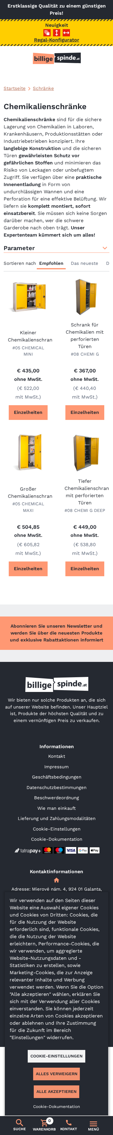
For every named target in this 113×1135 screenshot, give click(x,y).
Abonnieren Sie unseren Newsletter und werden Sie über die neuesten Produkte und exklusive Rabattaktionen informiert (56, 633)
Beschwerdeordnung (56, 797)
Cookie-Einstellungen (56, 829)
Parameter (19, 248)
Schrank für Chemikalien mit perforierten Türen (85, 335)
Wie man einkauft (56, 808)
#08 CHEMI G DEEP (84, 510)
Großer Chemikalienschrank (28, 492)
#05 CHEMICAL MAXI (28, 507)
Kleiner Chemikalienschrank (28, 336)
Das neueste (84, 263)
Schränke (43, 88)
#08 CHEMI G (85, 354)
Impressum (56, 766)
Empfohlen (51, 263)
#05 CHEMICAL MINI (28, 351)
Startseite (15, 88)
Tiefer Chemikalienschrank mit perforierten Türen (84, 492)
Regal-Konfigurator (56, 40)
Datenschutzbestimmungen (56, 787)
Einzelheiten (28, 412)
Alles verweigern (56, 1073)
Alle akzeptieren (56, 1091)
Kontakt (56, 756)
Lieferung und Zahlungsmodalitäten (57, 818)
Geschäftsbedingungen (56, 777)
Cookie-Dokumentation (56, 839)
